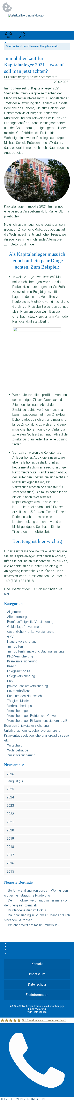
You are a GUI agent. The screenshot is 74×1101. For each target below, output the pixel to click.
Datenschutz (37, 984)
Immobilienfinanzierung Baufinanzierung (35, 651)
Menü (65, 35)
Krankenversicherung (22, 661)
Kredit (11, 666)
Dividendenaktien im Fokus (27, 910)
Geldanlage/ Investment (24, 627)
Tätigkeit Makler (18, 701)
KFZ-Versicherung (20, 656)
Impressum (37, 974)
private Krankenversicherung (27, 686)
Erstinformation (37, 995)
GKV (10, 637)
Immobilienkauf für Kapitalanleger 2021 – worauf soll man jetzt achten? (34, 65)
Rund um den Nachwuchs (25, 696)
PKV (10, 681)
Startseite (12, 46)
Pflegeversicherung (21, 676)
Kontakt (37, 964)
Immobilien (15, 646)
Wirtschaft (14, 745)
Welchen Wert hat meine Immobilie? (34, 925)
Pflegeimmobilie (18, 671)
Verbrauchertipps (19, 706)
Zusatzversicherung (21, 755)
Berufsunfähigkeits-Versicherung (30, 622)
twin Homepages (37, 1012)
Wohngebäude (17, 750)
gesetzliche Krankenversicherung (30, 632)
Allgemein (14, 612)
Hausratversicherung (22, 641)
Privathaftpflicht (18, 691)
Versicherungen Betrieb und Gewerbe (33, 716)
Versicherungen (18, 711)
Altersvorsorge (18, 617)
